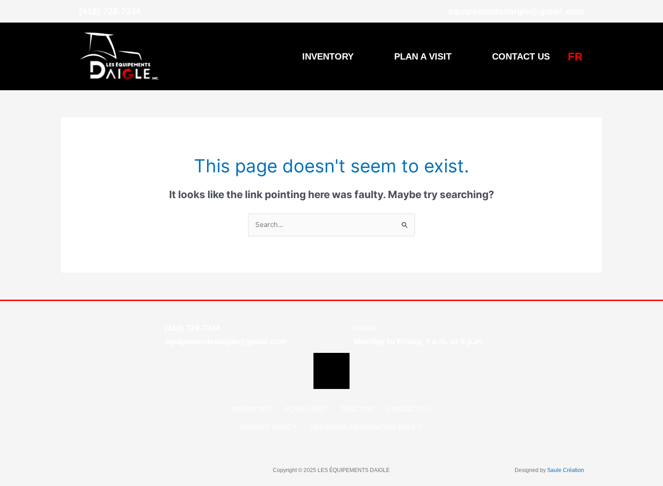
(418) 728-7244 (192, 328)
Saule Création (565, 470)
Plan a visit (422, 56)
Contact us (521, 56)
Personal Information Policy (366, 427)
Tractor (357, 409)
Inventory (328, 56)
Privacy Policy (269, 427)
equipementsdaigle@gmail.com (225, 341)
